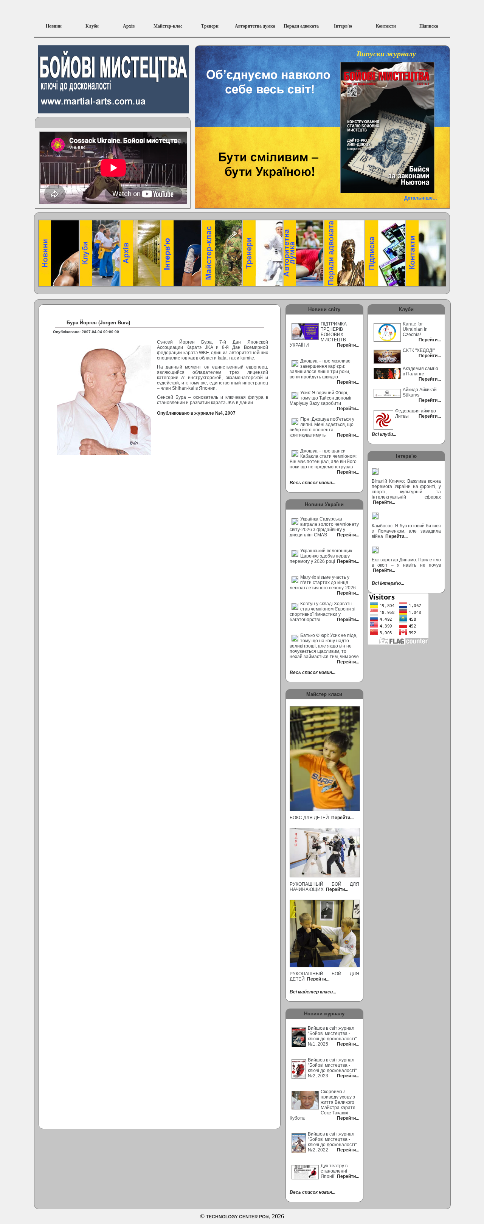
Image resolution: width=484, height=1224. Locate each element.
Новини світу (324, 309)
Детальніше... (420, 198)
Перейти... (342, 817)
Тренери (210, 26)
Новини (54, 26)
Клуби (92, 26)
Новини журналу (324, 1013)
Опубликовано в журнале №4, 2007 (196, 413)
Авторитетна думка (255, 26)
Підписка (428, 26)
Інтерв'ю (343, 26)
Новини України (324, 504)
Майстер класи (324, 694)
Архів (129, 26)
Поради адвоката (301, 26)
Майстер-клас (168, 26)
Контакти (386, 26)
